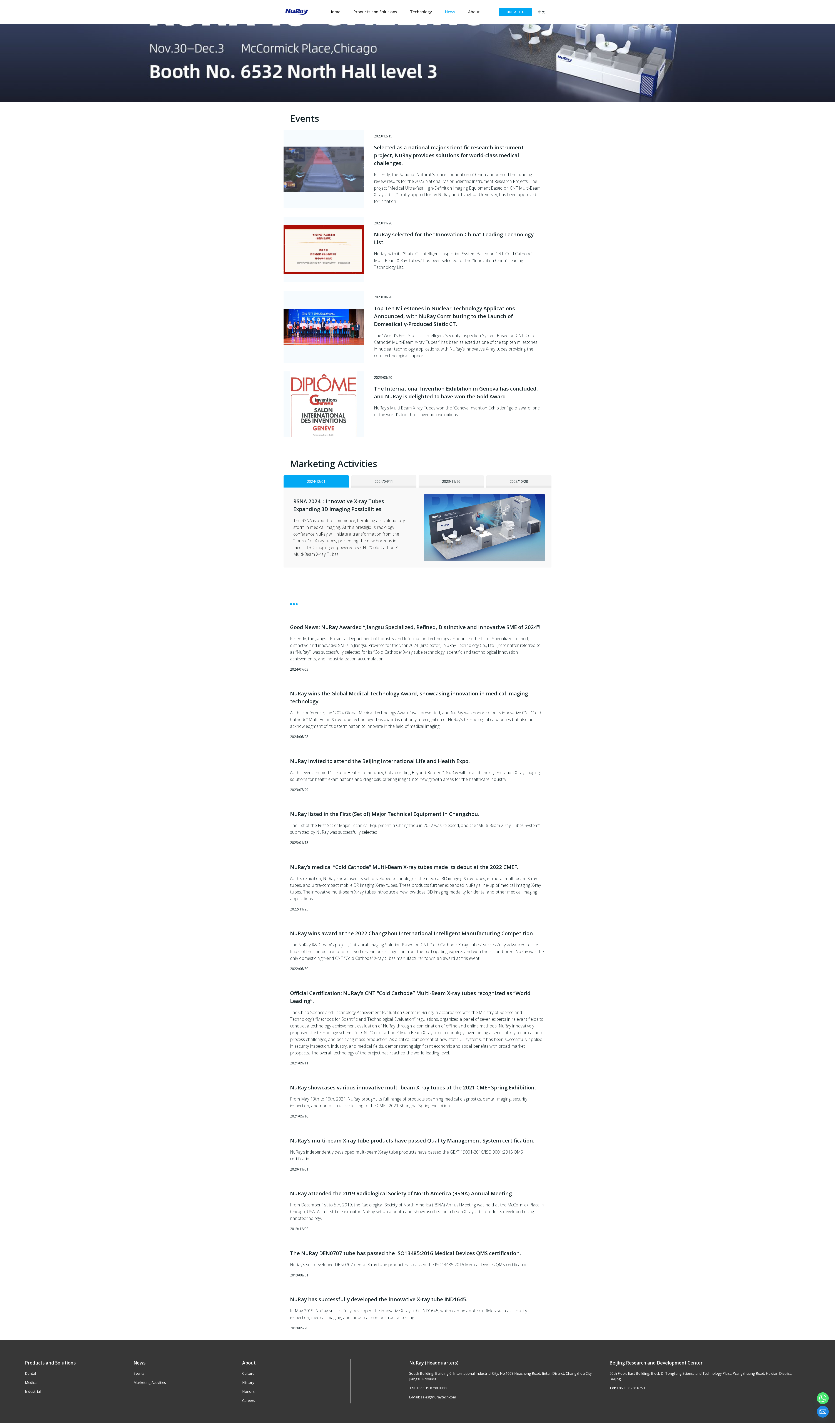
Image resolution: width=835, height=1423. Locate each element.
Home (334, 11)
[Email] (823, 1412)
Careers (248, 1400)
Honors (248, 1391)
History (248, 1382)
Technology (421, 11)
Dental (30, 1373)
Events (139, 1373)
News (450, 11)
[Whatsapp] (823, 1398)
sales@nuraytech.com (438, 1397)
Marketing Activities (150, 1382)
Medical (31, 1382)
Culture (248, 1373)
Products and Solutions (375, 11)
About (474, 11)
